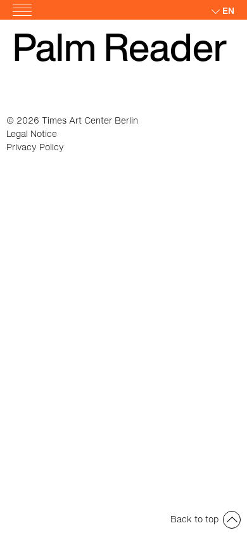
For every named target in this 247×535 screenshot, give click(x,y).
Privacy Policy (35, 146)
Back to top (194, 518)
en (228, 10)
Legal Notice (31, 133)
